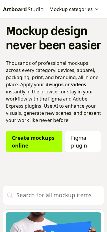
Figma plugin (79, 141)
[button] (74, 9)
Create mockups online (33, 141)
